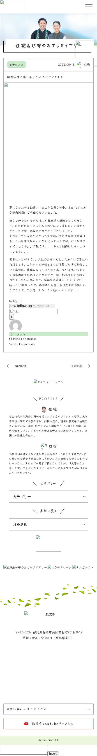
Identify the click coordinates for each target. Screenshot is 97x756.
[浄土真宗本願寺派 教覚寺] (48, 6)
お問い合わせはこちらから (26, 709)
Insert (53, 753)
